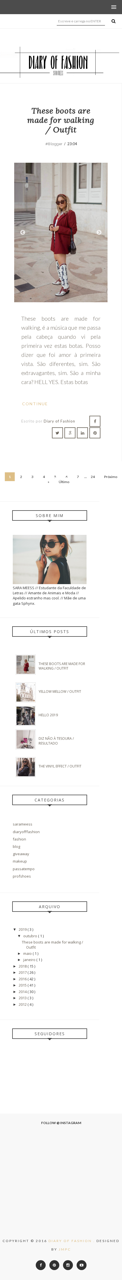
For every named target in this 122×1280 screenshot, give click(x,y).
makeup (20, 861)
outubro (30, 935)
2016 (23, 978)
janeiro (29, 959)
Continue (35, 403)
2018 (23, 966)
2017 (23, 972)
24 (93, 477)
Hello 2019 (48, 715)
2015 (23, 985)
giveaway (21, 853)
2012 (23, 1004)
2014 (23, 991)
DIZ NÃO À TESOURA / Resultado (56, 741)
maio (28, 953)
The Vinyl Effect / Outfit (60, 766)
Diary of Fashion (59, 421)
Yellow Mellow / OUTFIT (60, 691)
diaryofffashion (26, 831)
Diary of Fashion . (72, 1241)
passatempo (24, 868)
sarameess (22, 824)
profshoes (22, 876)
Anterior (23, 232)
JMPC (65, 1249)
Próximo (99, 232)
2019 (23, 929)
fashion (19, 839)
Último (64, 482)
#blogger (54, 144)
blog (16, 846)
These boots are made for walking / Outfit (60, 120)
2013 (23, 997)
